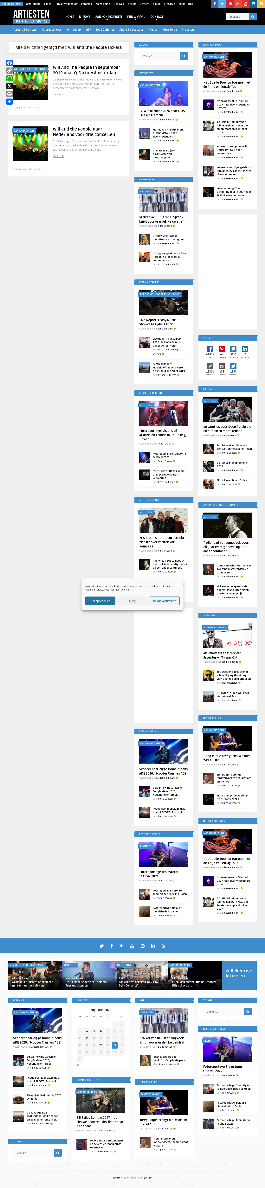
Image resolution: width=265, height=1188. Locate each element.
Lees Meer (58, 94)
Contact (147, 1178)
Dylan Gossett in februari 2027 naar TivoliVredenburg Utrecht (233, 105)
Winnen (153, 29)
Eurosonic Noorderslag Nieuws (159, 294)
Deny (132, 601)
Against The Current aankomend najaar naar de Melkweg (32, 983)
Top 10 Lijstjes (105, 29)
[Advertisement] (163, 666)
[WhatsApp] (9, 78)
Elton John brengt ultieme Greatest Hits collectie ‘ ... (194, 983)
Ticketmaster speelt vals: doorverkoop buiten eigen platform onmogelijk (233, 590)
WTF (88, 29)
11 (87, 1038)
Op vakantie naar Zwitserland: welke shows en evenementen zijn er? (42, 1116)
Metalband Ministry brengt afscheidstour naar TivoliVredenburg (169, 133)
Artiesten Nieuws (166, 119)
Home (116, 1178)
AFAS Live (169, 4)
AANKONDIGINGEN (108, 17)
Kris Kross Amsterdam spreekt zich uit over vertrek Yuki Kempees (161, 542)
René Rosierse (165, 329)
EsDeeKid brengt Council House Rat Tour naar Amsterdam (232, 150)
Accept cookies (100, 601)
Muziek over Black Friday (232, 480)
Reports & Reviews (24, 29)
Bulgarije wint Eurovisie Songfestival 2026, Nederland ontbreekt (167, 791)
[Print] (9, 94)
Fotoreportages (51, 29)
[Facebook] (9, 63)
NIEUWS (84, 17)
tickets (132, 4)
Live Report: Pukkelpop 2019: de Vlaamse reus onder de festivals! (167, 342)
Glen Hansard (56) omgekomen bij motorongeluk (164, 154)
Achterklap (74, 29)
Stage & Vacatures (131, 29)
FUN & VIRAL (136, 17)
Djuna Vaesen (165, 226)
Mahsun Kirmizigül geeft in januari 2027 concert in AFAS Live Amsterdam (234, 171)
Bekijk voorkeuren (164, 601)
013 (190, 4)
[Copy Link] (9, 70)
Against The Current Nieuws (27, 965)
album (157, 4)
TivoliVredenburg (67, 4)
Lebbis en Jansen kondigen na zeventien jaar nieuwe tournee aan (106, 1144)
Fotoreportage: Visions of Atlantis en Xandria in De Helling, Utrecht (162, 435)
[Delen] (9, 101)
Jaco (121, 978)
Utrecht (144, 4)
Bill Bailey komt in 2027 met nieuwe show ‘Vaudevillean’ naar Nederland (99, 1122)
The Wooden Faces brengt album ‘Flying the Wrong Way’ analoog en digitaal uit (234, 675)
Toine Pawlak (164, 444)
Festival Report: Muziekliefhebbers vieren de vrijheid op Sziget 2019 (169, 368)
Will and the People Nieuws (30, 69)
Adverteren (170, 29)
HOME (69, 17)
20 (101, 1045)
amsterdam (33, 4)
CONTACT (156, 17)
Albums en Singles (215, 627)
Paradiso (86, 4)
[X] (9, 86)
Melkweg (118, 4)
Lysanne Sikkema (167, 375)
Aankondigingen (24, 130)
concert (49, 4)
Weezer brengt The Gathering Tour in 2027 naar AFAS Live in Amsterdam (234, 192)
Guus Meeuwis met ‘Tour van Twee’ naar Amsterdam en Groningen (234, 569)
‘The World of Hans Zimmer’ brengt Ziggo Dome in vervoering (169, 475)
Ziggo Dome (102, 4)
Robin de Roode (166, 264)
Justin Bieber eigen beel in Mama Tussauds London (86, 983)
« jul (78, 1065)
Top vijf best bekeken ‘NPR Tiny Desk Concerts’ (138, 983)
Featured (145, 846)
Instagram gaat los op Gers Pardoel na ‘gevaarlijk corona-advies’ (169, 257)
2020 (181, 4)
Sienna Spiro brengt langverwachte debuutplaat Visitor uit (234, 778)
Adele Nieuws (124, 965)
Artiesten (188, 29)
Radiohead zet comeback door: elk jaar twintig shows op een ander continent (170, 564)
